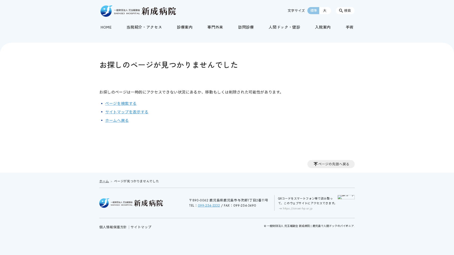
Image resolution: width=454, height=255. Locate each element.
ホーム (104, 181)
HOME (106, 27)
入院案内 (323, 27)
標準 (313, 10)
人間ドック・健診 (284, 27)
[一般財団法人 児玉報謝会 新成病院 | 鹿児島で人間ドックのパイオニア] (138, 11)
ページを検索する (121, 103)
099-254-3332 (209, 205)
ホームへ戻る (117, 120)
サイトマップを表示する (126, 112)
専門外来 (215, 27)
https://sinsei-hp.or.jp (298, 208)
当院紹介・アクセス (144, 27)
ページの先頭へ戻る (333, 164)
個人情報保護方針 (113, 227)
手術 (350, 27)
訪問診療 (246, 27)
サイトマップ (141, 227)
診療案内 (185, 27)
